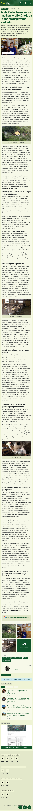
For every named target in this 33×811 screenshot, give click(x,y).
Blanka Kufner (17, 667)
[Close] (26, 3)
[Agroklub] (6, 3)
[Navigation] (30, 3)
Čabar (26, 657)
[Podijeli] (25, 807)
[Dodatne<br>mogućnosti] (29, 807)
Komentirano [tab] (9, 687)
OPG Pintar (7, 657)
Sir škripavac (7, 660)
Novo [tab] (16, 687)
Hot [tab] (3, 687)
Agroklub (15, 805)
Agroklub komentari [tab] (6, 675)
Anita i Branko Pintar (17, 657)
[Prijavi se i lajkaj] (20, 807)
